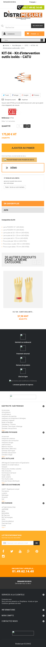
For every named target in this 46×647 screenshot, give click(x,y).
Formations (5, 491)
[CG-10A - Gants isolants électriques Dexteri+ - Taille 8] (23, 289)
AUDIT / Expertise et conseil (10, 489)
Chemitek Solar (6, 523)
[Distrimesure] (23, 15)
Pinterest (36, 95)
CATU (3, 519)
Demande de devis (9, 2)
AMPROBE (5, 509)
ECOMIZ (27, 644)
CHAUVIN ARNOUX (8, 521)
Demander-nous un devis (23, 583)
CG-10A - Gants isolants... (23, 312)
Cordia (4, 525)
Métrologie (5, 495)
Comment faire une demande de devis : (14, 156)
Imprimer (25, 100)
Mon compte (8, 615)
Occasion (5, 497)
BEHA (3, 511)
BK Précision (6, 515)
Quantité (6, 126)
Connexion (11, 34)
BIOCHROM (5, 513)
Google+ (26, 95)
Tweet (6, 95)
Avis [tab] (6, 210)
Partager (16, 95)
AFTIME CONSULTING (9, 507)
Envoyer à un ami (10, 100)
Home (7, 45)
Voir (3, 501)
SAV (3, 499)
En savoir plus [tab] (11, 203)
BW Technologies (7, 517)
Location (4, 493)
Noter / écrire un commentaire (14, 187)
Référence (5, 118)
